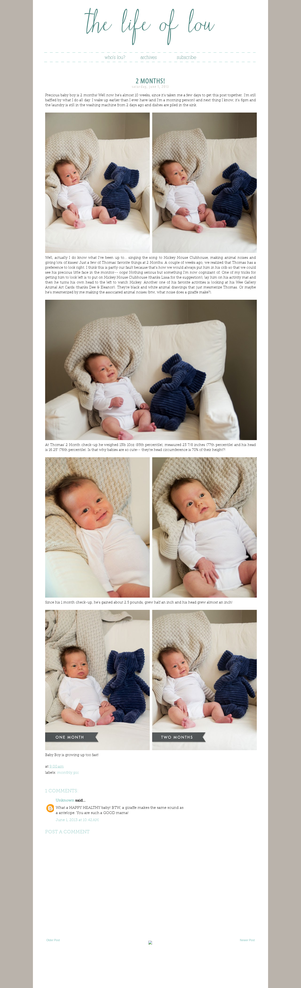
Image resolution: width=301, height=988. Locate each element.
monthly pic (68, 772)
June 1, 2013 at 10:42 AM (77, 820)
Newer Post (247, 940)
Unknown (65, 800)
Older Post (53, 940)
